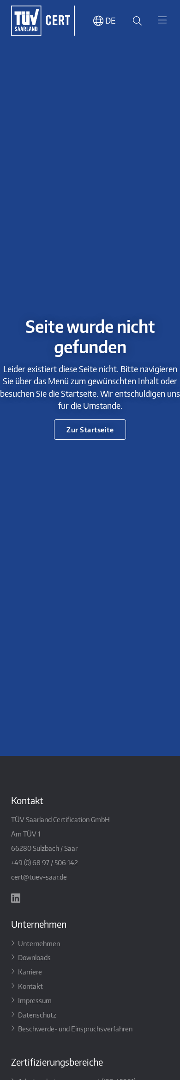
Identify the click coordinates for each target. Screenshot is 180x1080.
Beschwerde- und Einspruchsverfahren (75, 1028)
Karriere (30, 971)
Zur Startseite (90, 429)
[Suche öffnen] (136, 20)
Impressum (35, 1000)
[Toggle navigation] (162, 21)
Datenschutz (37, 1014)
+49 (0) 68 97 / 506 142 (44, 862)
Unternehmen (39, 943)
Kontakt (30, 985)
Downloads (34, 957)
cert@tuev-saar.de (39, 876)
